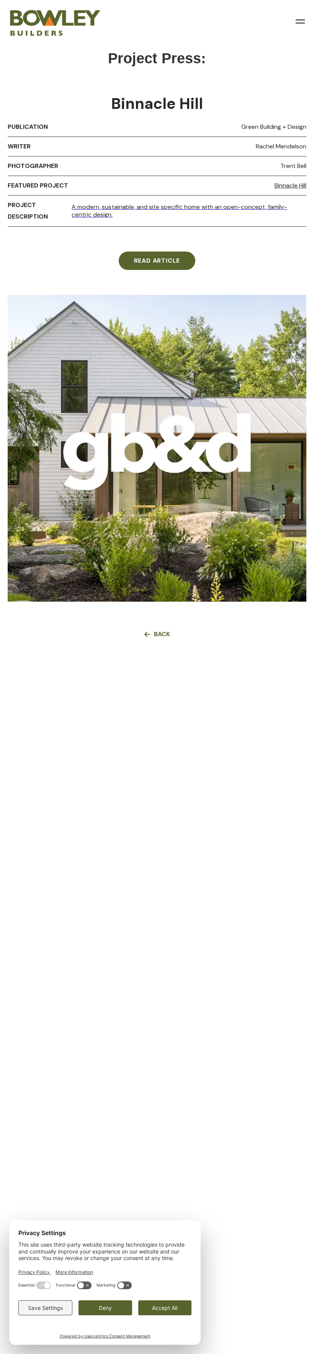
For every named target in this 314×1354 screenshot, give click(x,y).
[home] (57, 19)
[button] (300, 21)
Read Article (157, 261)
